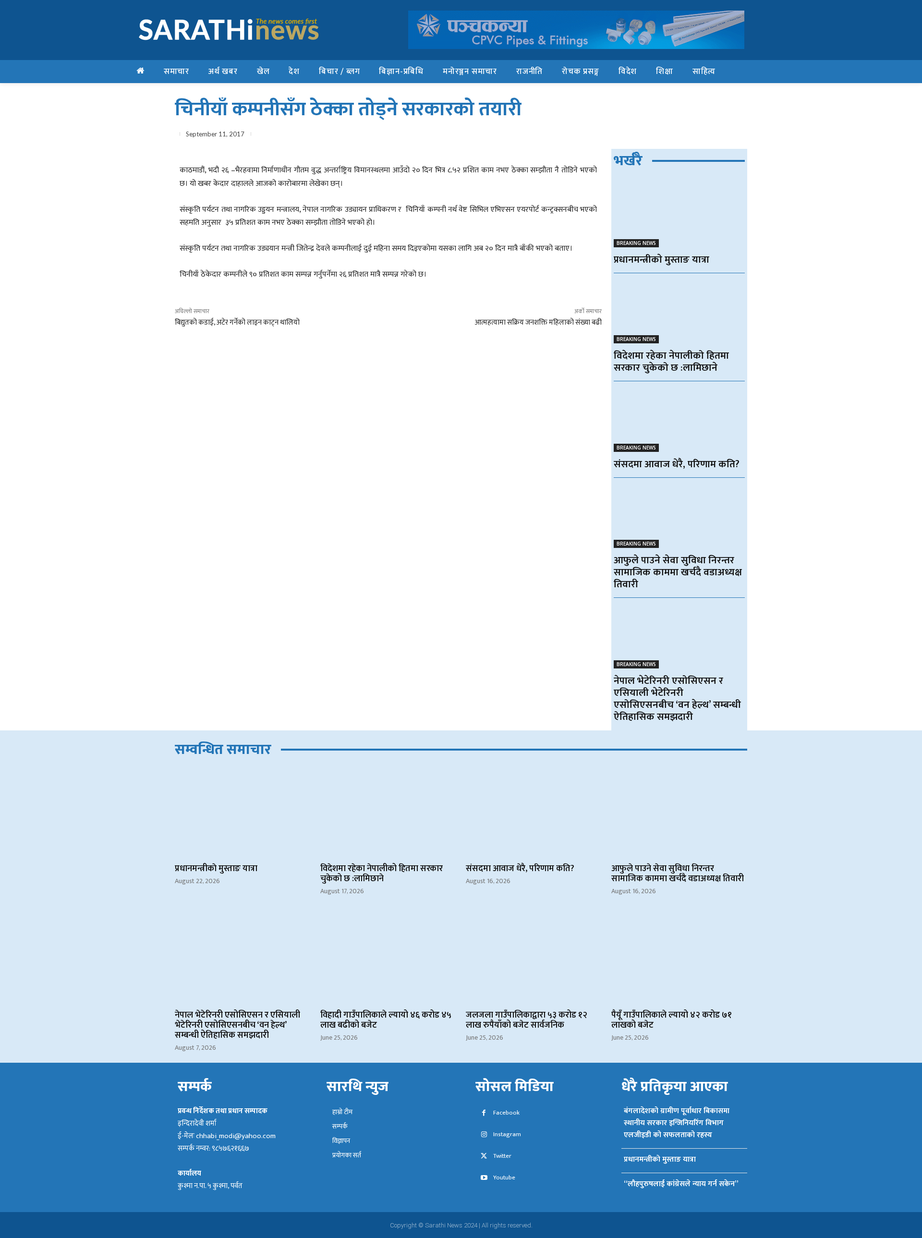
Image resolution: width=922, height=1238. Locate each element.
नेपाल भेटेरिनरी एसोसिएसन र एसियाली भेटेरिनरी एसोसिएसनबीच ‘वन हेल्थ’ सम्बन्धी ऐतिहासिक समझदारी (677, 698)
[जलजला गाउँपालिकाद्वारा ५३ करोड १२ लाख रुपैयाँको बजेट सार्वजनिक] (534, 959)
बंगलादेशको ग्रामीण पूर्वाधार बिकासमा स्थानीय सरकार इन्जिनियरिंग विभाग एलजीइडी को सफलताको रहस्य (676, 1122)
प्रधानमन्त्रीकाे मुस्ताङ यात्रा (661, 259)
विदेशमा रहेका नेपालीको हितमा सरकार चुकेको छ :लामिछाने (671, 361)
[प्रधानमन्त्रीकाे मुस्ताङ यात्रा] (679, 214)
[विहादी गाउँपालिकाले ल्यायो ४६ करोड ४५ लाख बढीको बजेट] (388, 959)
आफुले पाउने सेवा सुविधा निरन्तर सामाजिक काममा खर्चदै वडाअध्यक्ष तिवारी (678, 572)
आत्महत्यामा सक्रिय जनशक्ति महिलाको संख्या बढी (538, 322)
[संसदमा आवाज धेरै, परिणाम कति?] (679, 419)
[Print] (714, 136)
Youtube (504, 1178)
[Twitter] (648, 136)
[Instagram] (483, 1135)
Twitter (502, 1156)
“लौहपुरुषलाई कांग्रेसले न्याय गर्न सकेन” (681, 1183)
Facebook (506, 1113)
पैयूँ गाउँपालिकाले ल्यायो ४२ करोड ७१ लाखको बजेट (671, 1020)
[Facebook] (626, 136)
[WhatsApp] (670, 136)
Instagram (507, 1134)
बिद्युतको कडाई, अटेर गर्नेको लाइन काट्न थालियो (237, 322)
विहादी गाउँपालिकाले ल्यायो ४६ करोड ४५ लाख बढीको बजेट (385, 1020)
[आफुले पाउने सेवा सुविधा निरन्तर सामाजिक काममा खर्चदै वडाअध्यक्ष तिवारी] (679, 515)
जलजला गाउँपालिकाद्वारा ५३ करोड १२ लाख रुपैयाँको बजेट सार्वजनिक (526, 1020)
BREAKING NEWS (636, 243)
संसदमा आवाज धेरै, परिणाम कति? (677, 464)
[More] (737, 136)
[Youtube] (483, 1178)
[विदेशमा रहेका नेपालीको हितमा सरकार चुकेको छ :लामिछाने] (679, 311)
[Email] (692, 136)
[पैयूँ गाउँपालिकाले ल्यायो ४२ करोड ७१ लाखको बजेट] (679, 959)
